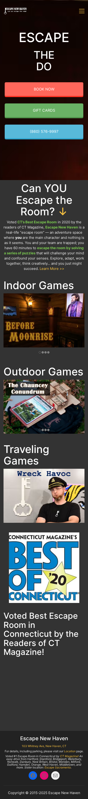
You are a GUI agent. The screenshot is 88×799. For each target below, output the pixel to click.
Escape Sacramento (58, 767)
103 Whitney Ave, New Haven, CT (44, 746)
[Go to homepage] (15, 11)
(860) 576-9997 (44, 131)
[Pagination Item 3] (24, 712)
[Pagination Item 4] (31, 712)
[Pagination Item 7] (51, 712)
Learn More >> (52, 268)
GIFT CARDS (44, 110)
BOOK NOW (44, 89)
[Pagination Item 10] (70, 712)
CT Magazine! (69, 756)
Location (70, 751)
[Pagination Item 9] (64, 712)
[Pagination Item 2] (18, 712)
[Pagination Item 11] (77, 712)
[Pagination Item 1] (11, 712)
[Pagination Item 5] (37, 712)
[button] (81, 11)
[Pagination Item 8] (57, 712)
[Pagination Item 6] (44, 712)
